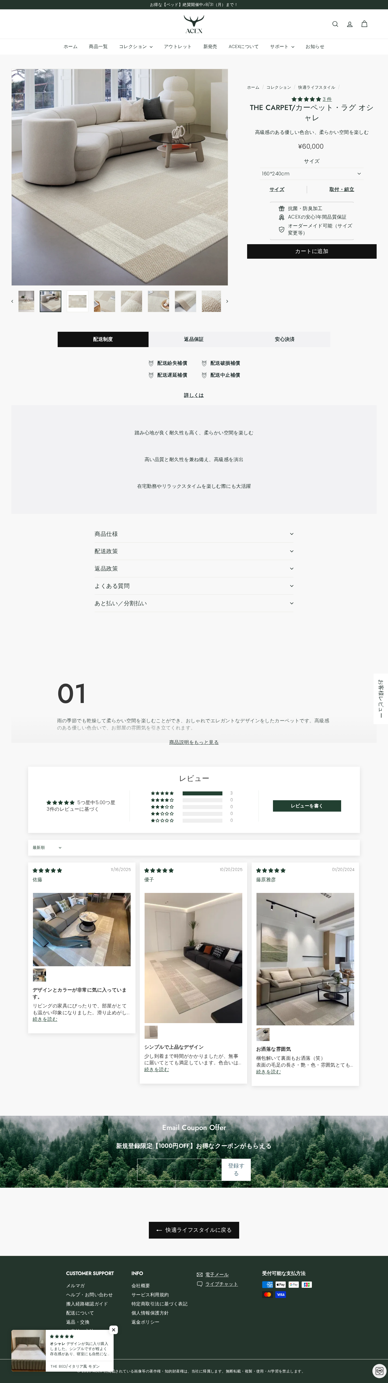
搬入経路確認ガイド (87, 1304)
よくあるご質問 (82, 1340)
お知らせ (315, 46)
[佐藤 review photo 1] (82, 930)
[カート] (364, 24)
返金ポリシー (146, 1322)
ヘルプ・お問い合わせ (89, 1294)
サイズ (312, 161)
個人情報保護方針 (150, 1313)
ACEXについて (244, 46)
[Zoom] (120, 177)
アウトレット (178, 46)
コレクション (133, 46)
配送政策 (106, 551)
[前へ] (14, 301)
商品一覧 (98, 46)
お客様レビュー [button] (381, 698)
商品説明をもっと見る (194, 742)
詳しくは (194, 395)
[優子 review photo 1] (193, 958)
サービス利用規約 (150, 1294)
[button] (307, 99)
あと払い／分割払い (121, 603)
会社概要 (141, 1285)
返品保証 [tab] (194, 339)
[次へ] (224, 301)
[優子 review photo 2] (151, 1032)
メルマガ (75, 1285)
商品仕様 (106, 534)
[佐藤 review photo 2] (39, 975)
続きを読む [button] (45, 1019)
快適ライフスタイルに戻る (198, 1230)
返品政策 (106, 569)
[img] (47, 870)
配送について (80, 1313)
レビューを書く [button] (307, 806)
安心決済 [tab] (285, 339)
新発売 (210, 46)
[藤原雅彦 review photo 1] (305, 959)
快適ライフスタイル (316, 87)
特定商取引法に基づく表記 (159, 1304)
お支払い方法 (80, 1331)
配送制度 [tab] (103, 339)
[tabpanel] (194, 379)
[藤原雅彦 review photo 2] (263, 1034)
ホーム (71, 46)
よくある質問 (112, 586)
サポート (280, 46)
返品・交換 (77, 1322)
